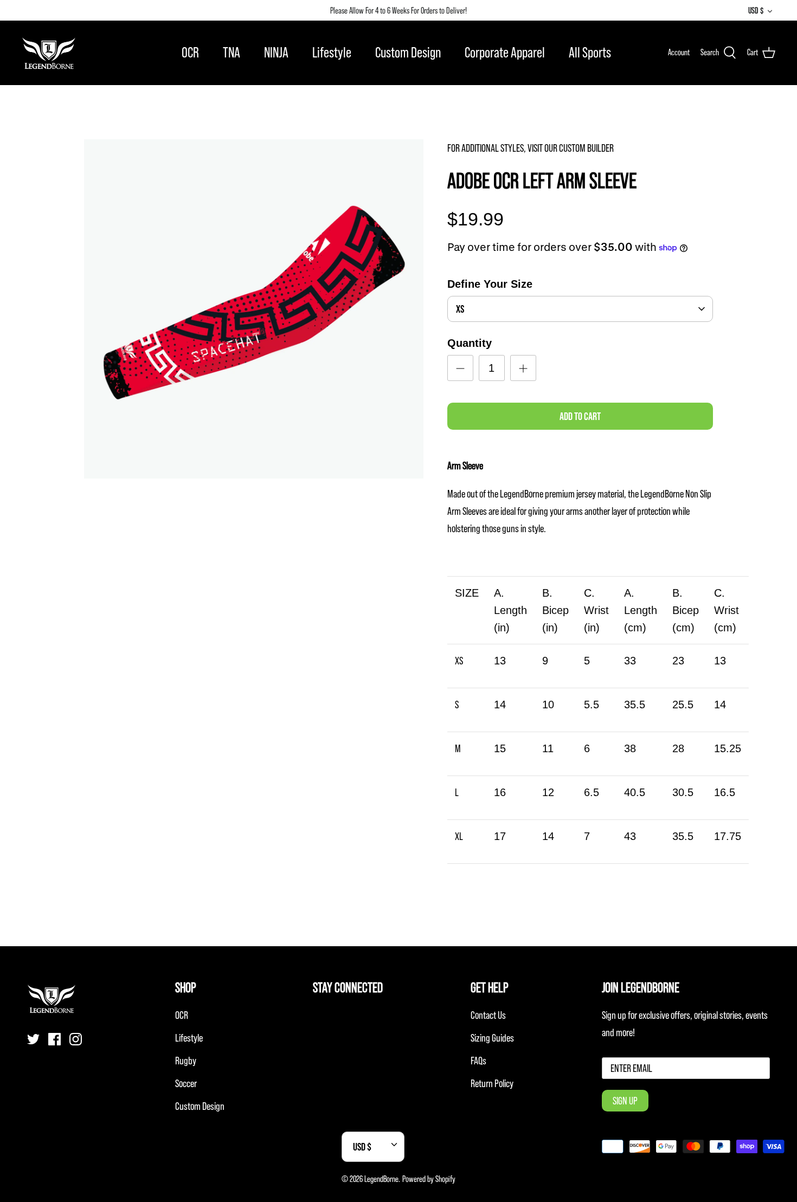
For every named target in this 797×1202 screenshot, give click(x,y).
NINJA (276, 52)
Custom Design (408, 52)
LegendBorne (381, 1179)
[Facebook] (54, 1039)
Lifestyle (331, 52)
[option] (253, 309)
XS (460, 309)
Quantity (469, 343)
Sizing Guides (492, 1038)
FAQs (478, 1061)
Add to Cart (580, 416)
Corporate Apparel (505, 52)
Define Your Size (489, 284)
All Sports (590, 52)
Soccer (186, 1083)
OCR (190, 52)
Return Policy (492, 1083)
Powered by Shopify (428, 1179)
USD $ (755, 10)
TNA (231, 52)
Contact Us (488, 1015)
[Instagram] (75, 1039)
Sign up (625, 1101)
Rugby (185, 1061)
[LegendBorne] (49, 52)
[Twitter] (33, 1039)
